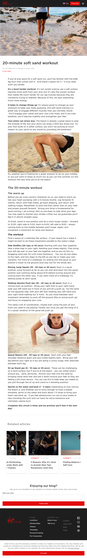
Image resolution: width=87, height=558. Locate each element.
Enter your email (8, 493)
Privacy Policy (73, 548)
